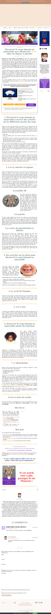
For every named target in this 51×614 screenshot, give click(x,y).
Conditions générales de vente (25, 605)
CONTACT (46, 27)
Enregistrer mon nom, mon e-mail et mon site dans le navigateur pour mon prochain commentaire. (18, 571)
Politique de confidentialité (25, 604)
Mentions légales (25, 603)
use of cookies (30, 613)
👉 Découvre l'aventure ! (25, 2)
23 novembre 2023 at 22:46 (13, 538)
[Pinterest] (44, 48)
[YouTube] (46, 48)
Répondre (35, 527)
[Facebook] (40, 48)
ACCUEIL (5, 27)
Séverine (4, 489)
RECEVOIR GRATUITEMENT (31, 105)
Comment (3, 573)
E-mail (2, 559)
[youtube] (49, 5)
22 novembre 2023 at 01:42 (11, 528)
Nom (2, 554)
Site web (3, 564)
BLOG (10, 27)
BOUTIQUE (32, 27)
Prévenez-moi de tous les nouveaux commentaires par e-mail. (15, 589)
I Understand (35, 613)
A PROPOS (39, 27)
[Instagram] (42, 48)
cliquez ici (45, 73)
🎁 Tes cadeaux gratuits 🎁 (21, 27)
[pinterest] (47, 5)
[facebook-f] (44, 5)
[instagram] (24, 612)
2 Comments (22, 56)
